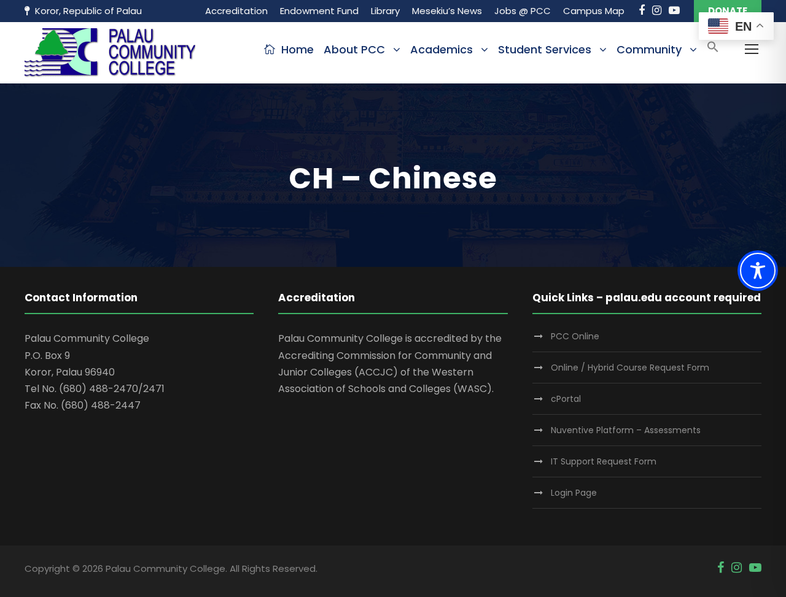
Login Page (574, 493)
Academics (441, 49)
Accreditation (236, 10)
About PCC (354, 49)
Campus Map (594, 10)
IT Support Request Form (603, 461)
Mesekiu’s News (447, 10)
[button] (713, 50)
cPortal (566, 399)
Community (649, 49)
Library (385, 10)
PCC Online (575, 336)
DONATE (727, 10)
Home (297, 49)
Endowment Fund (319, 10)
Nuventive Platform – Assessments (626, 430)
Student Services (544, 49)
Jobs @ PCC (522, 10)
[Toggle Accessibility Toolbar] (758, 271)
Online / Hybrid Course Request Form (630, 367)
